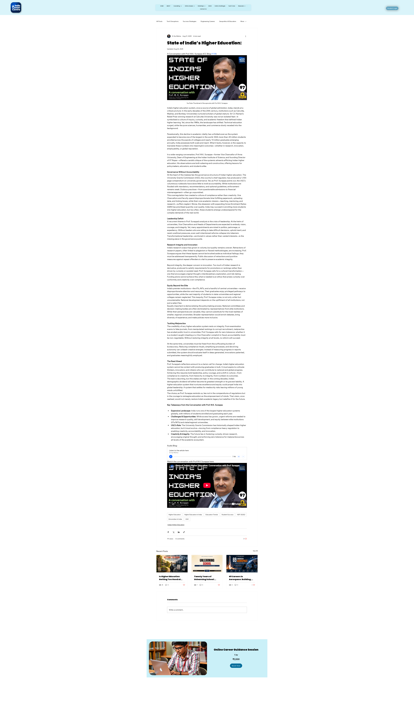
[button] (236, 666)
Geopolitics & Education (227, 21)
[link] (236, 649)
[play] (170, 456)
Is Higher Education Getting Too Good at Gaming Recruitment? (171, 578)
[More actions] (245, 36)
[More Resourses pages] (244, 6)
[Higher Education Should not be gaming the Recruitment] (172, 563)
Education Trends (211, 515)
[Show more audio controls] (243, 456)
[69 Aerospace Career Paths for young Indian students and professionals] (242, 563)
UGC (187, 519)
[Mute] (238, 456)
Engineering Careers (208, 21)
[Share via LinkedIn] (179, 532)
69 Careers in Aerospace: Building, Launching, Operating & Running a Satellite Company (241, 578)
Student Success (227, 515)
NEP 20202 (241, 515)
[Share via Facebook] (168, 532)
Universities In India (175, 519)
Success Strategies (189, 21)
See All (255, 551)
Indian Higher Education (176, 525)
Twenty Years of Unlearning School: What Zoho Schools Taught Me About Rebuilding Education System (205, 578)
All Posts (159, 21)
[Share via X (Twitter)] (173, 532)
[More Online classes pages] (194, 6)
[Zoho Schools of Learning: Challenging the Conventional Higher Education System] (207, 563)
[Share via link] (184, 532)
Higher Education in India (193, 515)
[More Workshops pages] (204, 6)
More (242, 21)
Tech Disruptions (173, 21)
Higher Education (175, 515)
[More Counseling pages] (181, 6)
